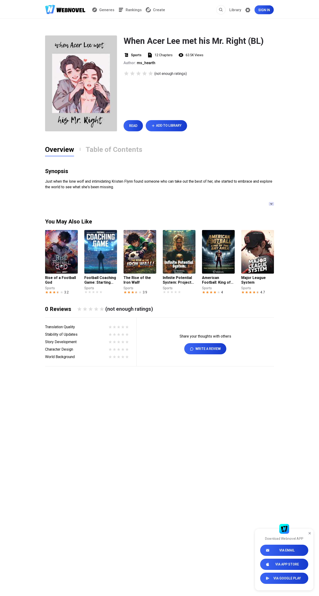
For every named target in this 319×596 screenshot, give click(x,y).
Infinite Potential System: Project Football (177, 280)
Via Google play (287, 578)
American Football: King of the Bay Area (216, 280)
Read (133, 126)
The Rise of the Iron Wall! (137, 280)
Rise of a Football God (60, 280)
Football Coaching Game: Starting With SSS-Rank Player (100, 280)
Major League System (253, 280)
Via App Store (287, 564)
